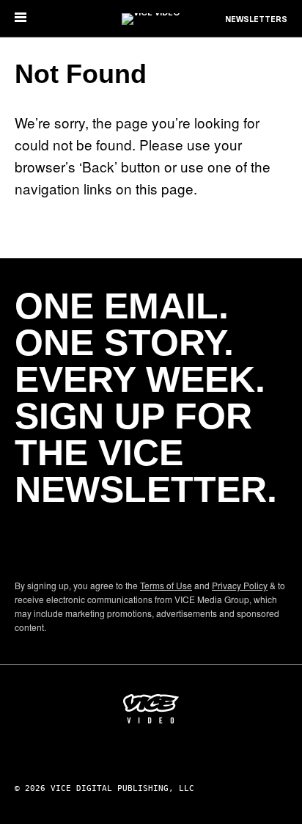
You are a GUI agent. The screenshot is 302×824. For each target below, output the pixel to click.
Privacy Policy (240, 585)
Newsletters (256, 19)
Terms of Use (166, 585)
